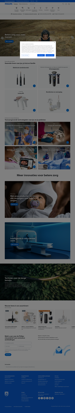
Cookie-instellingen (25, 55)
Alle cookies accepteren (50, 55)
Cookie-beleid (50, 52)
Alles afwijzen (41, 55)
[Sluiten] (54, 42)
